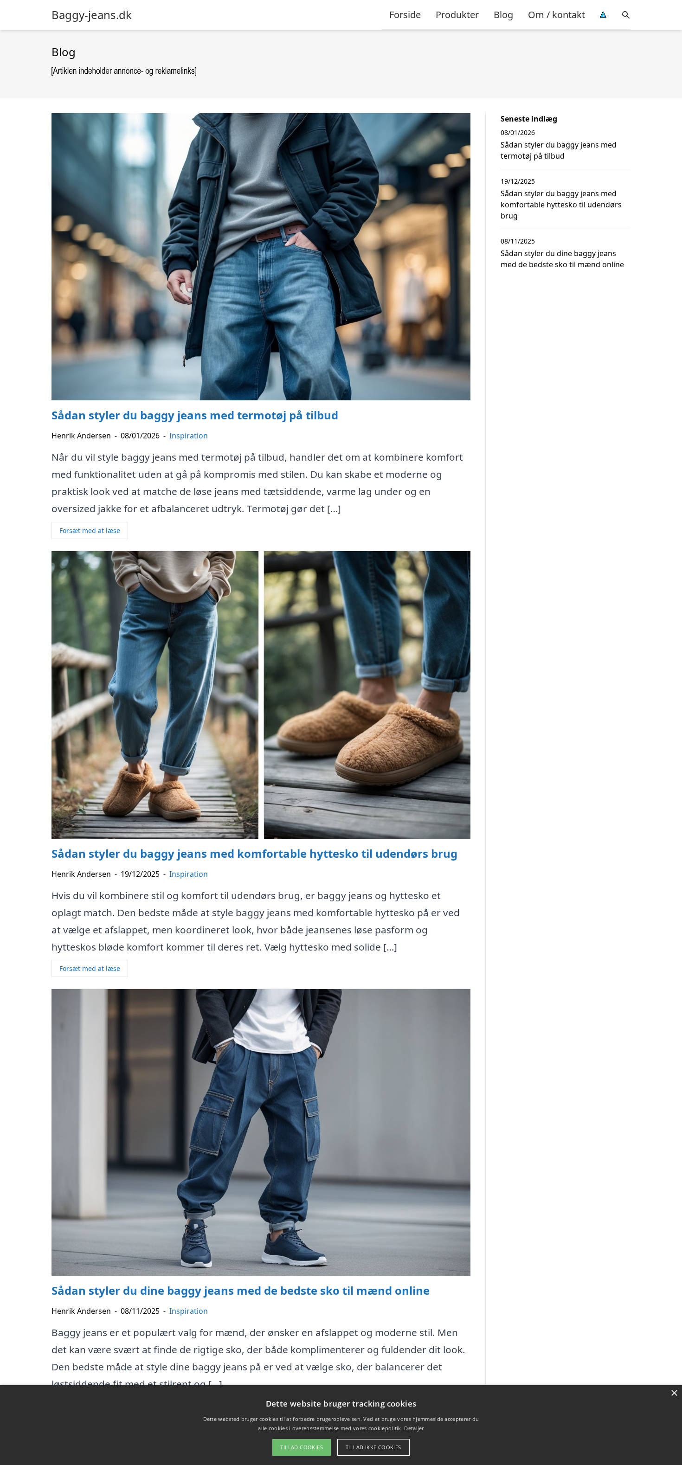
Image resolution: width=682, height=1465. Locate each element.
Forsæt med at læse (89, 530)
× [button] (673, 1393)
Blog (503, 14)
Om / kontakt (556, 14)
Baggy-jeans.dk (91, 14)
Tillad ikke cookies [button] (373, 1447)
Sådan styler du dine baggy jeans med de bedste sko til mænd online (562, 259)
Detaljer (414, 1428)
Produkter (457, 14)
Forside (405, 14)
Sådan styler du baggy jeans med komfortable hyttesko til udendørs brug (561, 204)
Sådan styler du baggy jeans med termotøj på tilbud (559, 150)
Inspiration (188, 436)
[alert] (341, 1425)
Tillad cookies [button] (301, 1447)
